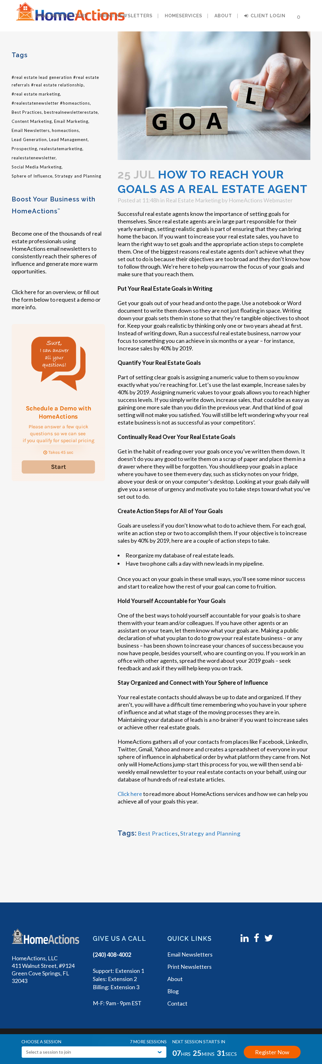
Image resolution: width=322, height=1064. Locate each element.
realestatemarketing (60, 148)
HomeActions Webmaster (261, 200)
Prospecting (24, 148)
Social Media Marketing (37, 166)
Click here (24, 291)
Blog (173, 991)
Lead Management (68, 139)
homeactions (65, 130)
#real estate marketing (36, 93)
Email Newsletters (31, 130)
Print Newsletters (189, 966)
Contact (177, 1003)
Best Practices (27, 112)
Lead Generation (29, 139)
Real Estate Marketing (193, 200)
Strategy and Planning (78, 175)
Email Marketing (71, 121)
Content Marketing (32, 121)
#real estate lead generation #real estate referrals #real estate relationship (55, 81)
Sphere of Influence (32, 175)
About (175, 978)
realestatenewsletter (34, 157)
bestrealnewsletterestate (71, 112)
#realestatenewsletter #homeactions (51, 103)
